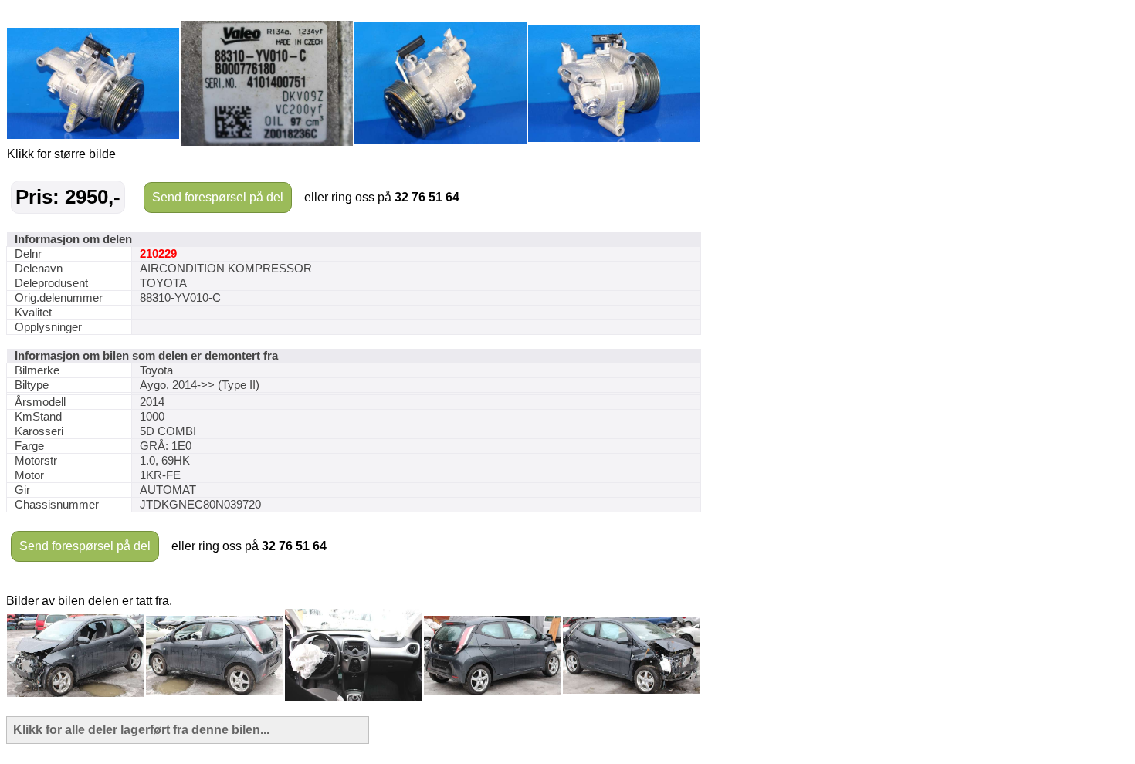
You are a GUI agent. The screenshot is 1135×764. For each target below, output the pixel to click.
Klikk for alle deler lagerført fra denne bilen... (141, 729)
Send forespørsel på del (217, 197)
